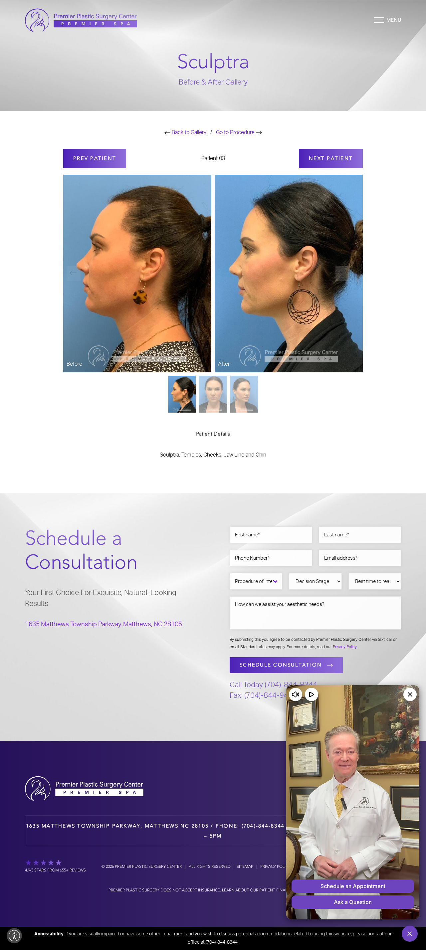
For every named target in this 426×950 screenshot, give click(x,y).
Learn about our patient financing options (269, 890)
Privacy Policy (345, 647)
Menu (393, 20)
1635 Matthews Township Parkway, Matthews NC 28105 (117, 826)
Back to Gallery (188, 132)
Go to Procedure (236, 132)
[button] (342, 273)
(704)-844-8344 (263, 826)
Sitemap (245, 866)
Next (331, 158)
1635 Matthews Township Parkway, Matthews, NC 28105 (103, 624)
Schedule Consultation (281, 665)
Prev (94, 158)
